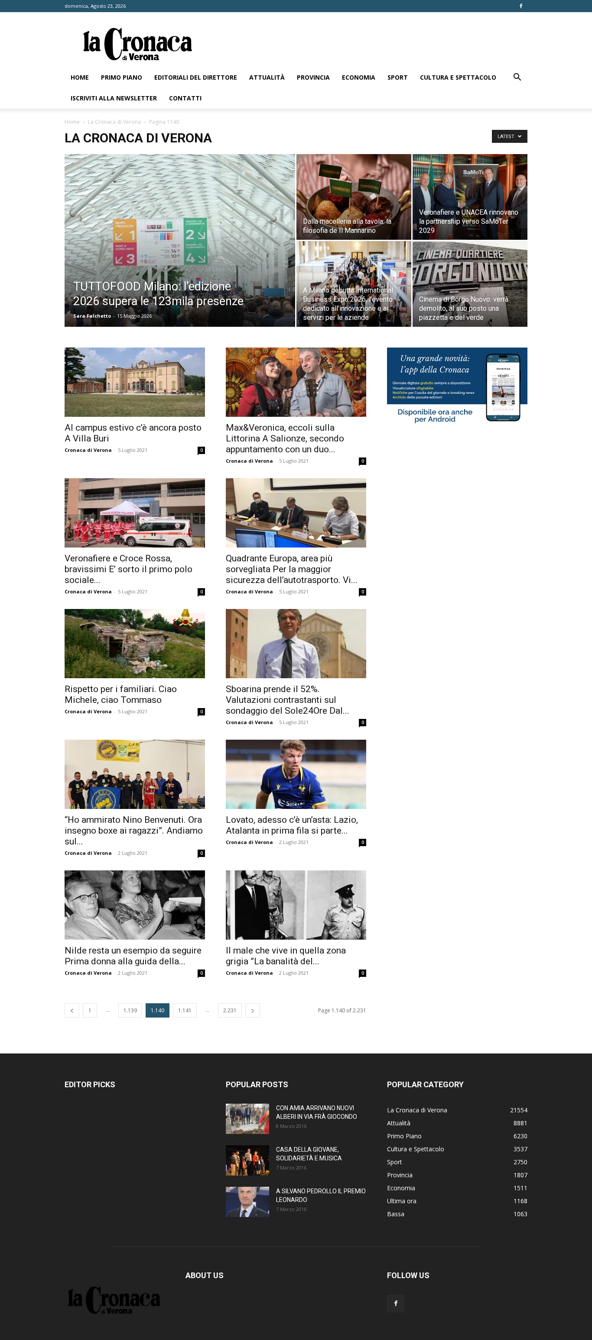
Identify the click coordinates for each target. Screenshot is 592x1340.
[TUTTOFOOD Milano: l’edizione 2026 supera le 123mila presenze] (180, 254)
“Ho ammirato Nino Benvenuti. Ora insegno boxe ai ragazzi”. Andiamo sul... (134, 831)
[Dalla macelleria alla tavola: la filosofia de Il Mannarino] (353, 197)
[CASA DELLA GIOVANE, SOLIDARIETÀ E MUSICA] (247, 1160)
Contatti (185, 98)
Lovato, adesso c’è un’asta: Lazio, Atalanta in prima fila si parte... (292, 825)
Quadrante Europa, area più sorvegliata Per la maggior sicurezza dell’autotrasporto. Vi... (292, 569)
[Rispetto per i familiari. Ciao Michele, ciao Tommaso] (135, 643)
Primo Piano (121, 77)
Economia (358, 77)
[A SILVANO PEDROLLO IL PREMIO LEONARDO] (247, 1202)
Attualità (267, 77)
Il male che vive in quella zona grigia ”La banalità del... (286, 955)
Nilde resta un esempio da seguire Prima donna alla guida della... (133, 955)
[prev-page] (72, 1010)
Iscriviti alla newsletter (114, 98)
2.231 (230, 1010)
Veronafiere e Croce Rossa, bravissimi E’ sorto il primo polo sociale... (128, 569)
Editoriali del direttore (195, 77)
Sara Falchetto (92, 315)
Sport (397, 77)
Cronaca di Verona (88, 450)
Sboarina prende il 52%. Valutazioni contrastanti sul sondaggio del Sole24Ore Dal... (287, 700)
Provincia (313, 77)
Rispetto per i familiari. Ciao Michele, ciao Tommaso (121, 694)
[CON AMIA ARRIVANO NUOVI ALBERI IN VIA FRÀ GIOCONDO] (247, 1119)
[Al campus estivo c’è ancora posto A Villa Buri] (135, 382)
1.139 (130, 1010)
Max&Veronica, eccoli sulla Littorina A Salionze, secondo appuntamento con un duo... (285, 438)
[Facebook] (520, 6)
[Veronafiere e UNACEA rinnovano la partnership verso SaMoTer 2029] (470, 197)
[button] (517, 78)
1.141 (185, 1010)
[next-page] (252, 1010)
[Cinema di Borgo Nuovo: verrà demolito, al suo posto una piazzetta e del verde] (470, 284)
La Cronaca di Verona (114, 122)
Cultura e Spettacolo (458, 77)
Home (80, 77)
